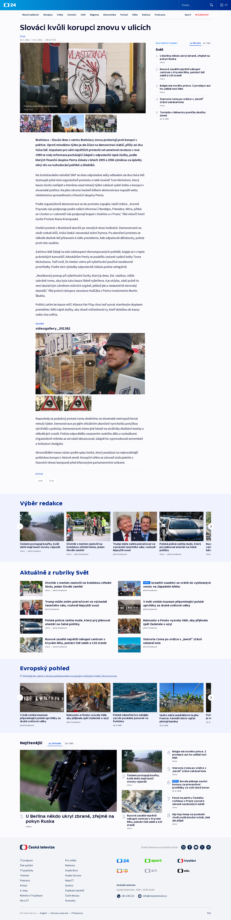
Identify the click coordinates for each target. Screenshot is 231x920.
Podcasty (160, 14)
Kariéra (69, 885)
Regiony (94, 14)
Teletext (24, 875)
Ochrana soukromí (59, 913)
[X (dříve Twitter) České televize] (202, 847)
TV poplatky (26, 870)
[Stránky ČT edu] (183, 870)
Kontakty (70, 900)
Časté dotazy (72, 895)
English (43, 913)
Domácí (72, 14)
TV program (26, 860)
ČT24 (22, 36)
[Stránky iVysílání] (187, 860)
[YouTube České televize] (195, 847)
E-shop (24, 890)
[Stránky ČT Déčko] (122, 870)
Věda (135, 14)
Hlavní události (30, 14)
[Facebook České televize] (189, 847)
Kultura (146, 14)
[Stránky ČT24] (123, 860)
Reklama (70, 865)
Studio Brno (71, 870)
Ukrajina (47, 14)
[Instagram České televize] (183, 847)
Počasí (124, 14)
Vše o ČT (24, 900)
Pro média (70, 860)
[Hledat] (211, 5)
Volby (60, 14)
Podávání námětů (74, 890)
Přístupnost (77, 913)
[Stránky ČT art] (151, 870)
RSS (209, 913)
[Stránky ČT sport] (153, 860)
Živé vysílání (26, 865)
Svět (83, 14)
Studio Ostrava (73, 875)
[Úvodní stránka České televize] (37, 847)
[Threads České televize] (208, 847)
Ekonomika (109, 14)
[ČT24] (10, 5)
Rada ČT (69, 880)
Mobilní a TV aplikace (31, 895)
